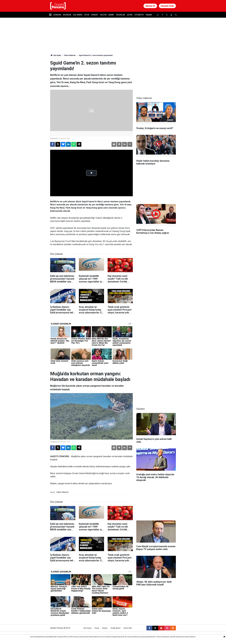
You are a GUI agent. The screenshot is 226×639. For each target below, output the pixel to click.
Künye (97, 628)
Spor (86, 15)
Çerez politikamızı (133, 637)
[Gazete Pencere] (58, 6)
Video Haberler (70, 55)
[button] (119, 144)
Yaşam (149, 15)
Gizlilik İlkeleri (116, 628)
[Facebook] (52, 144)
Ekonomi (67, 15)
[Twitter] (57, 144)
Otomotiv (139, 15)
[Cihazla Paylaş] (79, 144)
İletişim (105, 628)
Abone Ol (150, 5)
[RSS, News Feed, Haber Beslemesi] (173, 628)
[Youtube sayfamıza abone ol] (171, 14)
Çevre (130, 15)
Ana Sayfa (57, 55)
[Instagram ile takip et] (167, 628)
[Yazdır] (114, 144)
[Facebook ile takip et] (162, 14)
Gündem (57, 15)
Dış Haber (77, 15)
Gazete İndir (167, 5)
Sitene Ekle (127, 628)
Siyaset (94, 15)
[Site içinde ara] (176, 14)
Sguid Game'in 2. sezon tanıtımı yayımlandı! (96, 55)
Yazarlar (120, 15)
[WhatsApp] (73, 144)
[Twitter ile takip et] (166, 14)
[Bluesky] (63, 144)
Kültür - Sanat (107, 15)
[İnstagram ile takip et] (157, 14)
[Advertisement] (156, 75)
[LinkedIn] (68, 144)
